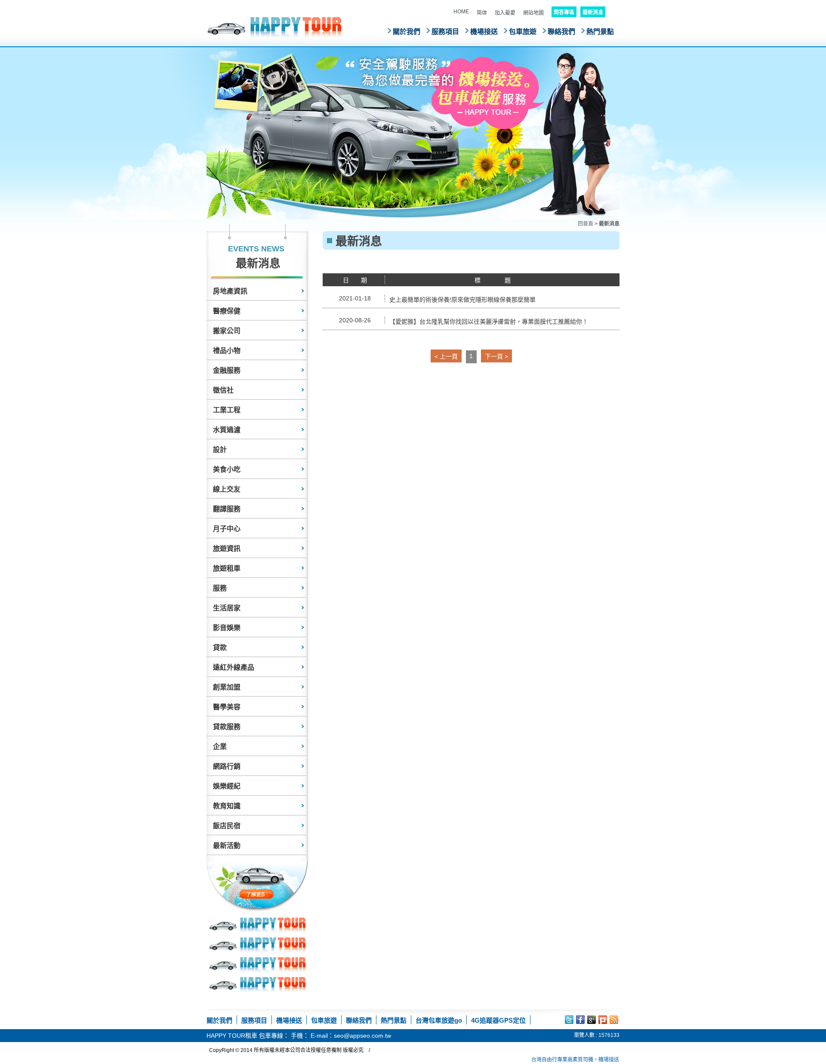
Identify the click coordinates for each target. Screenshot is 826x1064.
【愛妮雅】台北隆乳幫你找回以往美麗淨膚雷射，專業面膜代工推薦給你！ (488, 321)
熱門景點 (600, 31)
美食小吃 (226, 469)
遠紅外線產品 (233, 667)
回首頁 (585, 224)
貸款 (220, 647)
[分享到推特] (569, 1019)
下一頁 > (496, 356)
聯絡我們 (561, 31)
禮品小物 (226, 350)
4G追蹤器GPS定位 (498, 1020)
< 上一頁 (446, 356)
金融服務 (226, 370)
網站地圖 (533, 13)
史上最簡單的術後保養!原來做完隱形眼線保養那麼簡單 (462, 299)
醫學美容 (226, 707)
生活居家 (226, 608)
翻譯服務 (226, 509)
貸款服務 (226, 726)
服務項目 (445, 31)
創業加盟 (226, 687)
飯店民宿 (226, 825)
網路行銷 (226, 766)
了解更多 (275, 894)
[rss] (614, 1019)
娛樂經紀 (226, 786)
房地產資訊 (230, 291)
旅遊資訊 (226, 548)
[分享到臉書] (580, 1019)
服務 (220, 588)
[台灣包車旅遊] (275, 27)
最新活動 (226, 845)
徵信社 (223, 390)
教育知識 (226, 806)
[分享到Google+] (591, 1019)
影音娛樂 (226, 627)
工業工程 (226, 410)
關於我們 (406, 31)
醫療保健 (226, 311)
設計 (220, 449)
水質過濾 (226, 429)
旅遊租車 (226, 568)
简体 (482, 13)
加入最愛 (505, 13)
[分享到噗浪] (602, 1019)
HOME (461, 12)
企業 (220, 746)
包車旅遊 (522, 31)
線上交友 (226, 489)
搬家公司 (226, 330)
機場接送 (484, 31)
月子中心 (226, 528)
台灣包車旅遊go (439, 1020)
